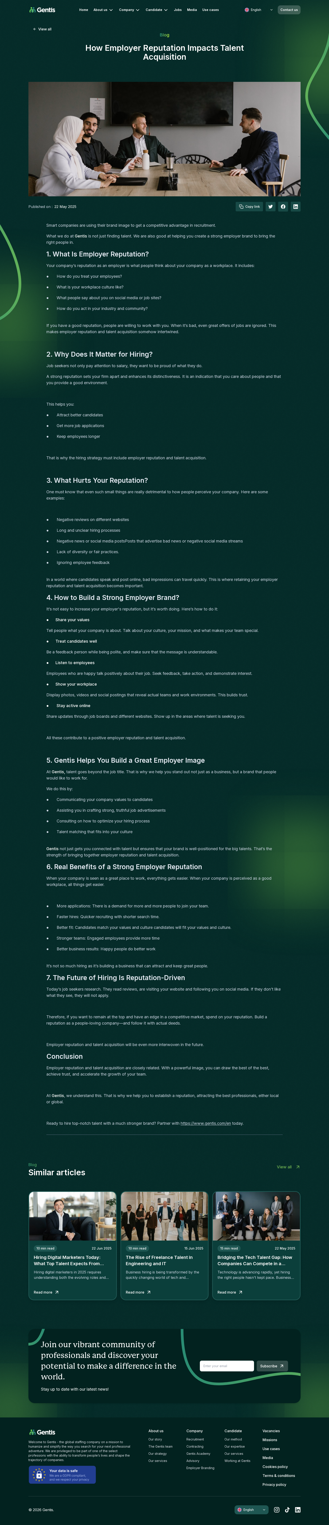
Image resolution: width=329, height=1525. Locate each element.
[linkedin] (298, 1509)
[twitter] (271, 206)
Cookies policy (275, 1466)
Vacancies (271, 1431)
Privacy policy (274, 1484)
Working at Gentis (237, 1461)
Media (192, 9)
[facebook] (283, 207)
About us (100, 10)
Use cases (210, 9)
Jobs (178, 9)
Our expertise (234, 1446)
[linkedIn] (296, 207)
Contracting (194, 1446)
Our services (157, 1461)
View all (44, 29)
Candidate (154, 10)
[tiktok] (287, 1509)
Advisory (192, 1461)
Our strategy (157, 1453)
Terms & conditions (279, 1475)
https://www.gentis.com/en (206, 1123)
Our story (155, 1439)
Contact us (289, 10)
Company (126, 10)
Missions (270, 1440)
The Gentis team (160, 1446)
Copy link (252, 206)
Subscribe (268, 1366)
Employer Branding (200, 1468)
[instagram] (277, 1509)
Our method (233, 1439)
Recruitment (195, 1439)
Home (83, 9)
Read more (43, 1292)
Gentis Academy (198, 1453)
